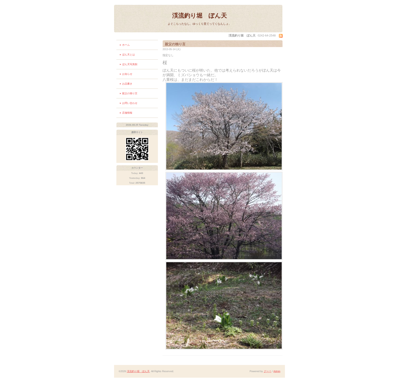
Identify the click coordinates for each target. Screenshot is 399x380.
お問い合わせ (129, 103)
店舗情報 (127, 112)
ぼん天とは (128, 54)
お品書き (127, 83)
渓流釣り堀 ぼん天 (199, 15)
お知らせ (127, 74)
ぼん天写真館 (129, 64)
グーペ (267, 371)
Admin (276, 371)
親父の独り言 (129, 93)
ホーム (126, 44)
